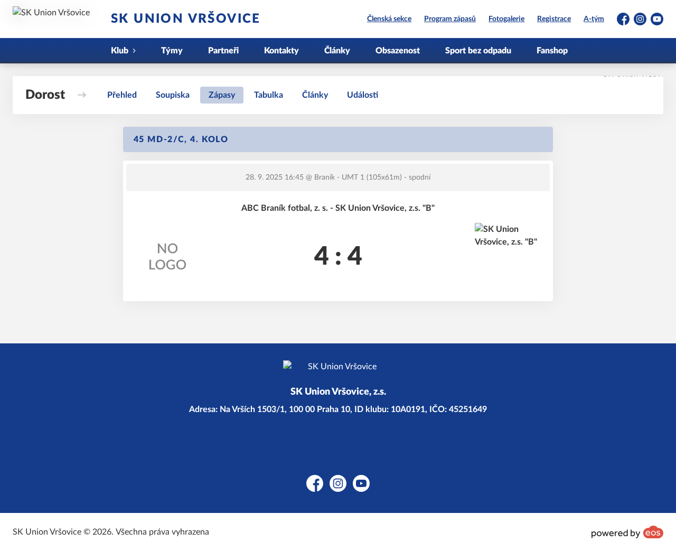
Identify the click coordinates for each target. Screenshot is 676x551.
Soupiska (173, 95)
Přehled (122, 95)
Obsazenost (397, 50)
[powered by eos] (627, 532)
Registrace (554, 19)
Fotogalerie (506, 19)
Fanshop (552, 50)
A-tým (594, 19)
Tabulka (268, 95)
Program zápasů (450, 19)
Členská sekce (389, 19)
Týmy (172, 50)
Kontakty (281, 50)
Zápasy (222, 95)
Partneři (223, 50)
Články (337, 50)
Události (362, 95)
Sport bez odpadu (478, 50)
